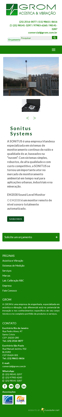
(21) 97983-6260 (13, 377)
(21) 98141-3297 (22, 25)
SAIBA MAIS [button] (15, 219)
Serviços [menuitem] (6, 270)
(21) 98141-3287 (13, 380)
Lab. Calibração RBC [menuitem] (13, 280)
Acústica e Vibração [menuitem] (12, 260)
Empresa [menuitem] (6, 285)
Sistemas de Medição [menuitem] (13, 265)
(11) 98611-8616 (47, 21)
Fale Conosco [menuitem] (9, 290)
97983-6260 (40, 25)
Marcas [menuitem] (6, 275)
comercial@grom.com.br (42, 32)
